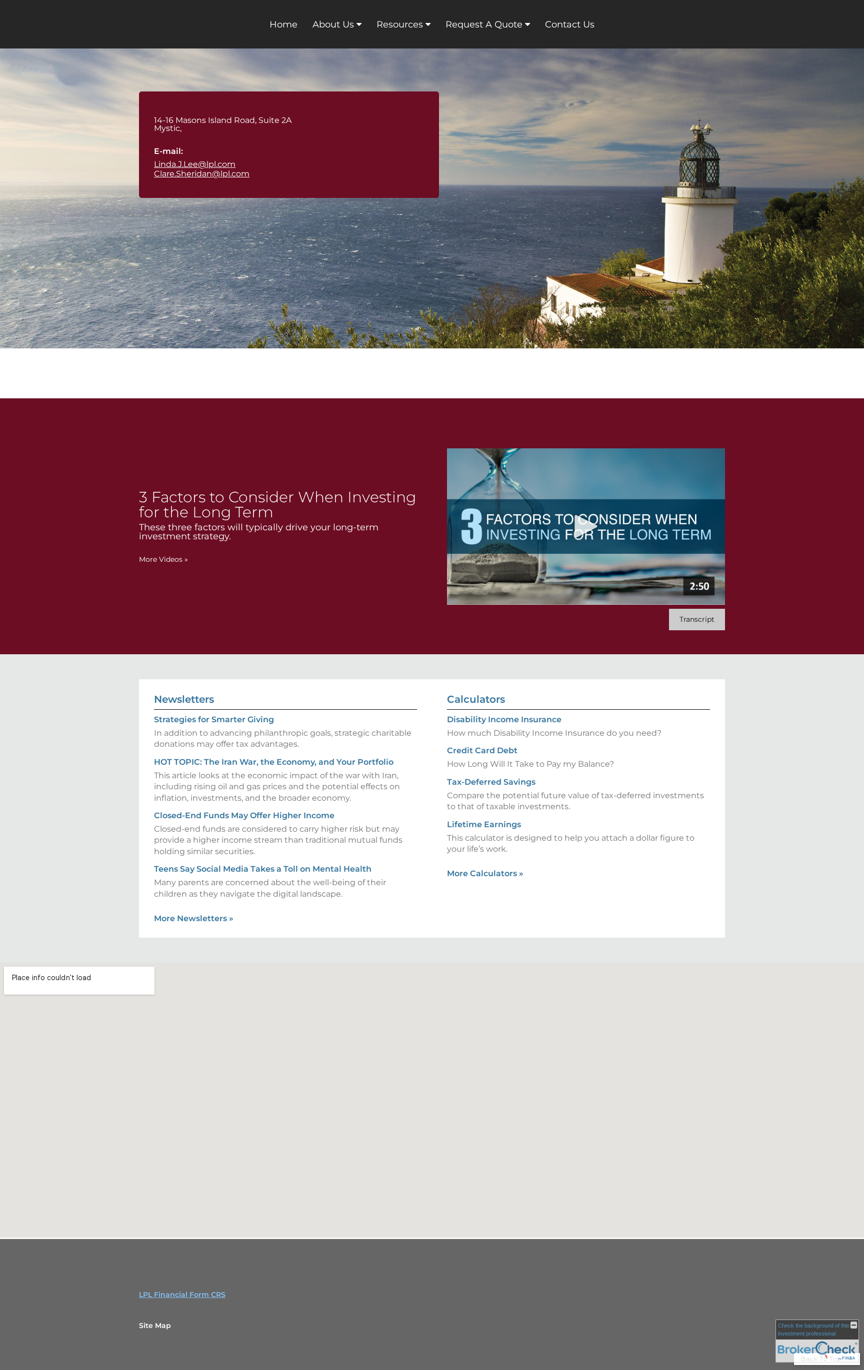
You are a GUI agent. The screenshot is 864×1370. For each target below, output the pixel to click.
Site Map (155, 1325)
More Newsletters (194, 918)
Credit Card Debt (482, 750)
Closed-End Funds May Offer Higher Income (244, 815)
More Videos (163, 559)
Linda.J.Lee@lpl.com (195, 164)
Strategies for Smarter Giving (214, 719)
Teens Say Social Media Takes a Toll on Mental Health (263, 869)
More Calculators (485, 873)
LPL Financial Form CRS (182, 1294)
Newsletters (184, 699)
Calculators (476, 699)
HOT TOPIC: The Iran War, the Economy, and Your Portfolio (274, 762)
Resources (399, 24)
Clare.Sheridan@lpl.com (202, 173)
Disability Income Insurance (504, 719)
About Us (333, 24)
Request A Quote (484, 24)
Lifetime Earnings (484, 824)
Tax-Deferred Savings (491, 782)
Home (284, 24)
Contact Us (569, 24)
